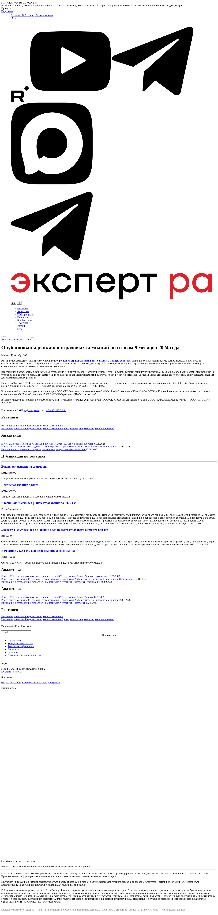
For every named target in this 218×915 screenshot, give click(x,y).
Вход (14, 18)
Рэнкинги (22, 317)
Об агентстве (15, 640)
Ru (19, 303)
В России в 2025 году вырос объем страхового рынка (38, 550)
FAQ (19, 328)
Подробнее (7, 11)
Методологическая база (20, 643)
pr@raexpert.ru (31, 410)
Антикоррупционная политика (24, 655)
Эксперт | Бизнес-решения (39, 15)
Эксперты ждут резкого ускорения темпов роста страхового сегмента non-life (54, 529)
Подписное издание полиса (19, 484)
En (13, 303)
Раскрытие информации (21, 646)
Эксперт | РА (18, 15)
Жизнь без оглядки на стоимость (24, 466)
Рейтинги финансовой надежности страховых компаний (32, 425)
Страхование (101, 576)
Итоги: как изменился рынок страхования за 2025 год (38, 503)
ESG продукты (25, 314)
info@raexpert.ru (51, 682)
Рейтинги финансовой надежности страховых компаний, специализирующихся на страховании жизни (57, 428)
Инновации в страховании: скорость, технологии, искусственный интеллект (43, 449)
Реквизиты (13, 649)
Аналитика (23, 311)
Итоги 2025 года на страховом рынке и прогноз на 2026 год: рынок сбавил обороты (47, 443)
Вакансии (13, 652)
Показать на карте (11, 671)
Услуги (21, 325)
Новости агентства (11, 339)
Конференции (24, 320)
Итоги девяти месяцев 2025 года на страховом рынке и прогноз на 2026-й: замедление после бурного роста (60, 446)
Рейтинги (22, 308)
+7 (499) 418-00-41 (32, 682)
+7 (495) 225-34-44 (56, 410)
